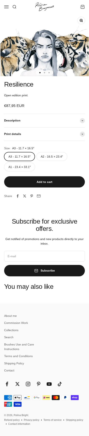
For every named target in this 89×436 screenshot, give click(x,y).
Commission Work (16, 323)
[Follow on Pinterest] (38, 384)
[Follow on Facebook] (7, 384)
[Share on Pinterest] (31, 196)
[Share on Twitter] (24, 196)
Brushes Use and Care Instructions (19, 347)
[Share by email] (38, 196)
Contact (9, 370)
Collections (11, 330)
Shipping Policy (14, 363)
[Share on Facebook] (17, 196)
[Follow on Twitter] (17, 384)
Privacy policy (31, 420)
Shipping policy (74, 420)
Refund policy (12, 420)
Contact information (19, 424)
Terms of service (52, 420)
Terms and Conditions (18, 356)
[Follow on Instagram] (28, 384)
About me (10, 315)
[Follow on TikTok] (60, 384)
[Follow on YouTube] (49, 384)
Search (8, 337)
